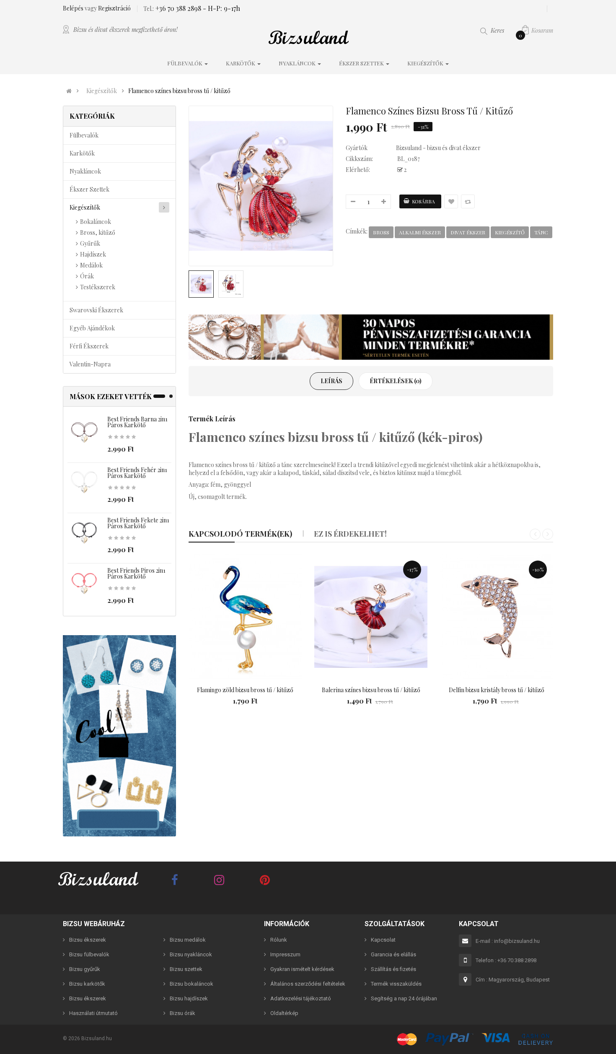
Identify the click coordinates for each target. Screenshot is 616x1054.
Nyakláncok (85, 171)
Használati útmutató (93, 1013)
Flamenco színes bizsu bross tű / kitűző (179, 91)
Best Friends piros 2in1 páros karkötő (136, 573)
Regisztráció (114, 8)
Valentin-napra (90, 364)
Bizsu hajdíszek (189, 998)
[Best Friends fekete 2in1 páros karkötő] (84, 533)
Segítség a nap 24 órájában (404, 998)
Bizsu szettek (186, 969)
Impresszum (285, 954)
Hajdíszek (93, 254)
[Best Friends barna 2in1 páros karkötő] (84, 432)
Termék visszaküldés (396, 984)
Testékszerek (97, 287)
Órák (87, 276)
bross (381, 232)
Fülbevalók (84, 135)
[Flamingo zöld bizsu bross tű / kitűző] (245, 617)
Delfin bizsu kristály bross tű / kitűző (496, 690)
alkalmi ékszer (420, 232)
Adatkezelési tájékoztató (300, 998)
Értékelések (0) (396, 381)
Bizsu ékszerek (87, 940)
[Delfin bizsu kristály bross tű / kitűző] (496, 617)
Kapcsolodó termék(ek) (240, 534)
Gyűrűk (90, 243)
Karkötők (82, 153)
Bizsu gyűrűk (84, 969)
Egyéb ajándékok (92, 328)
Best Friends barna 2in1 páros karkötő (137, 422)
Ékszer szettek (89, 189)
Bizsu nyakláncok (191, 954)
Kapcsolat (383, 940)
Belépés (74, 8)
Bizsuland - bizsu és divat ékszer (438, 148)
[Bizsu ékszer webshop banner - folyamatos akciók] (371, 337)
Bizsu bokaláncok (191, 984)
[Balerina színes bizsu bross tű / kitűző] (370, 617)
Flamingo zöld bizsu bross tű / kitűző (245, 690)
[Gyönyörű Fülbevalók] (119, 735)
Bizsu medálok (188, 940)
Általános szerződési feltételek (307, 984)
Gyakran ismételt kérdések (302, 969)
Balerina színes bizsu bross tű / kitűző (371, 690)
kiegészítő (510, 232)
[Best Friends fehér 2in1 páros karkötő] (84, 483)
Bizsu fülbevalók (89, 954)
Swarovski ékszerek (96, 310)
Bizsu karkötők (87, 984)
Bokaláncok (95, 222)
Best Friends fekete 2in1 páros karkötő (138, 523)
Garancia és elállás (393, 954)
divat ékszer (467, 232)
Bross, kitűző (97, 232)
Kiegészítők (101, 91)
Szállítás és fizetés (393, 969)
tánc (541, 232)
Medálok (91, 265)
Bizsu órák (182, 1013)
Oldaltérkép (284, 1013)
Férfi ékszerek (89, 346)
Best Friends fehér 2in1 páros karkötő (137, 473)
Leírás (331, 381)
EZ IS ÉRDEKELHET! (350, 534)
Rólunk (278, 940)
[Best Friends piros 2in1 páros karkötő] (84, 584)
